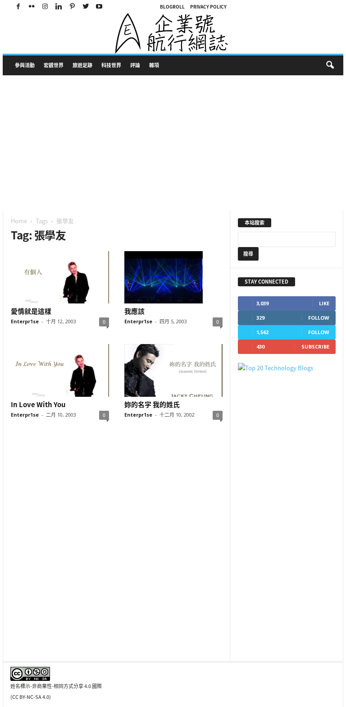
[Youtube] (99, 6)
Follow (318, 317)
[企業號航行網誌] (173, 33)
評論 (135, 65)
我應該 (134, 311)
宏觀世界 (54, 65)
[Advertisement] (173, 143)
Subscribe (315, 346)
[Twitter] (85, 6)
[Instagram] (45, 6)
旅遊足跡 (82, 65)
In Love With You (38, 404)
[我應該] (173, 277)
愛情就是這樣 (31, 311)
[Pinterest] (72, 6)
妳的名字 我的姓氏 (152, 404)
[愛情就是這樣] (60, 277)
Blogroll (172, 6)
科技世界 (111, 65)
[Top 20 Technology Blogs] (287, 367)
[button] (330, 65)
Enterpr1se (25, 321)
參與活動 (25, 65)
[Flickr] (31, 6)
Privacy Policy (208, 6)
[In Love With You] (60, 370)
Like (324, 303)
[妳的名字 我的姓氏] (173, 370)
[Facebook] (18, 6)
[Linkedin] (58, 6)
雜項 (154, 65)
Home (19, 220)
